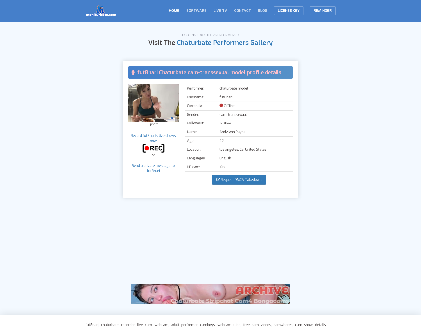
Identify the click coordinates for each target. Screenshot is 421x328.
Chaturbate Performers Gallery (225, 42)
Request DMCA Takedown (241, 179)
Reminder (323, 10)
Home (174, 10)
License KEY (289, 10)
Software (196, 10)
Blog (262, 10)
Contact (242, 10)
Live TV (220, 10)
